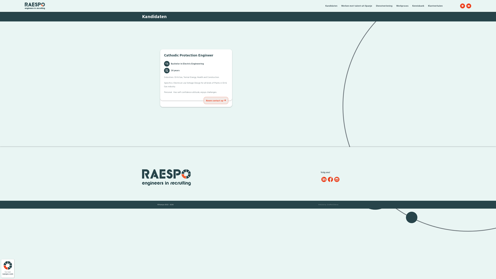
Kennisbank (418, 6)
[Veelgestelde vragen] (462, 5)
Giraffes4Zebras (332, 205)
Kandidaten (331, 6)
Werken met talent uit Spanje (356, 6)
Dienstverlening (384, 6)
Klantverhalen (435, 6)
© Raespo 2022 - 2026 (165, 205)
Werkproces (402, 6)
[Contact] (468, 5)
